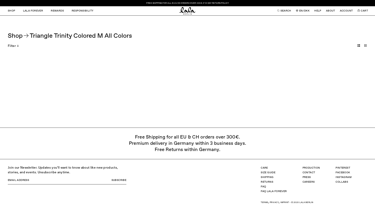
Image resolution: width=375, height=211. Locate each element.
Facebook (343, 172)
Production (311, 168)
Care (264, 168)
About (330, 11)
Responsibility (82, 11)
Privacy (274, 202)
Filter (12, 46)
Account (346, 11)
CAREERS (309, 182)
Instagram (344, 177)
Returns (267, 182)
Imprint (284, 202)
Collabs (342, 182)
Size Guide (268, 172)
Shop (11, 11)
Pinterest (343, 168)
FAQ (263, 186)
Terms (264, 202)
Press (307, 177)
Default (359, 45)
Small (365, 45)
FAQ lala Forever (274, 191)
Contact (309, 172)
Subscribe (119, 180)
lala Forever (33, 11)
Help (317, 11)
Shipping (267, 177)
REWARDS (57, 11)
